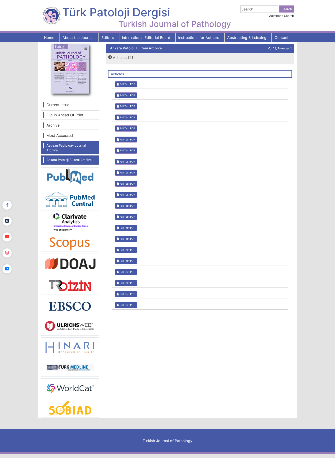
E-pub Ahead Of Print (64, 115)
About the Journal (77, 37)
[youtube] (7, 237)
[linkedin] (7, 268)
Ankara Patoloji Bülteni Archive (69, 160)
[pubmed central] (70, 199)
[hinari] (70, 346)
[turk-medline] (70, 367)
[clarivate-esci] (70, 221)
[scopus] (70, 242)
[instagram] (7, 252)
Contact (282, 37)
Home (49, 37)
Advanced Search (281, 16)
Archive (52, 125)
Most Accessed (59, 135)
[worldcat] (70, 387)
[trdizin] (70, 285)
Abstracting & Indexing (246, 37)
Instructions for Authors (198, 37)
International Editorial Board (146, 37)
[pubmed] (70, 176)
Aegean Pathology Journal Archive (66, 147)
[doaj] (70, 263)
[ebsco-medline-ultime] (70, 305)
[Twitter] (7, 221)
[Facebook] (7, 205)
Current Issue (57, 104)
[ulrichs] (70, 326)
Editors (107, 37)
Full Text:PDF (127, 84)
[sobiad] (70, 408)
